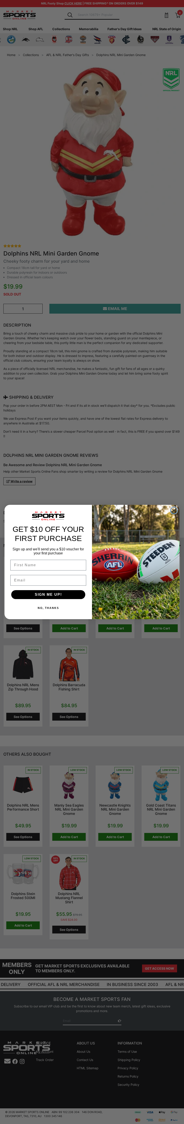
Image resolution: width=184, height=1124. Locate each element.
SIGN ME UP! (48, 594)
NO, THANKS (48, 608)
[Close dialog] (174, 510)
